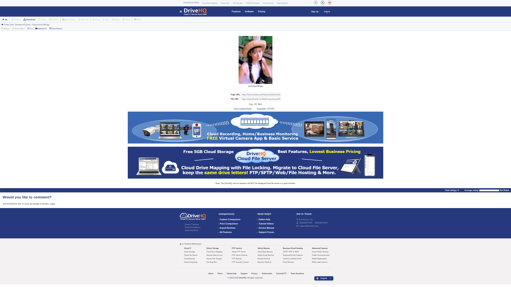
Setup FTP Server (239, 252)
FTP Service (237, 248)
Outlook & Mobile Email (292, 259)
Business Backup (264, 262)
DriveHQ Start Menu (191, 3)
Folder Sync (225, 3)
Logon (52, 204)
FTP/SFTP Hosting (252, 3)
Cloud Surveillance (192, 227)
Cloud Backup (189, 259)
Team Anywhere (282, 3)
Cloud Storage (189, 252)
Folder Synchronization (321, 255)
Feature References (192, 244)
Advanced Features (320, 248)
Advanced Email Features (293, 255)
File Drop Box (238, 3)
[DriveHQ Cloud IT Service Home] (193, 11)
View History (57, 29)
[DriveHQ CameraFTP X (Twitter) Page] (323, 2)
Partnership (231, 273)
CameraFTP (281, 273)
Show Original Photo (242, 108)
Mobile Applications (319, 259)
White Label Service (319, 262)
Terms (220, 273)
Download (30, 19)
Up (6, 19)
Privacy (254, 273)
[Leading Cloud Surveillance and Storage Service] (255, 127)
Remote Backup (264, 259)
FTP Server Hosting (239, 255)
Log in (327, 11)
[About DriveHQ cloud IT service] (193, 218)
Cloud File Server (190, 255)
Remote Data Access (214, 255)
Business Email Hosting (293, 248)
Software (249, 11)
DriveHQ (242, 278)
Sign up (314, 11)
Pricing (261, 11)
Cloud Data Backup (265, 252)
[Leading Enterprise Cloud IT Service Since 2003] (255, 162)
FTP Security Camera (240, 262)
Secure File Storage (214, 259)
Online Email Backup (266, 255)
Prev (251, 104)
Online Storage (212, 248)
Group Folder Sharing (320, 252)
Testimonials (267, 273)
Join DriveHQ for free (12, 204)
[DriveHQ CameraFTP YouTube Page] (329, 2)
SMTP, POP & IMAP (291, 252)
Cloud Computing (190, 262)
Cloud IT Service (192, 224)
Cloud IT (187, 248)
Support (244, 273)
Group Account (268, 3)
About (210, 273)
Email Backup (288, 262)
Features (236, 11)
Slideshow (42, 29)
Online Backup (264, 248)
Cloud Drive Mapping (210, 3)
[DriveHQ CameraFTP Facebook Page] (316, 2)
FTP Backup (237, 259)
